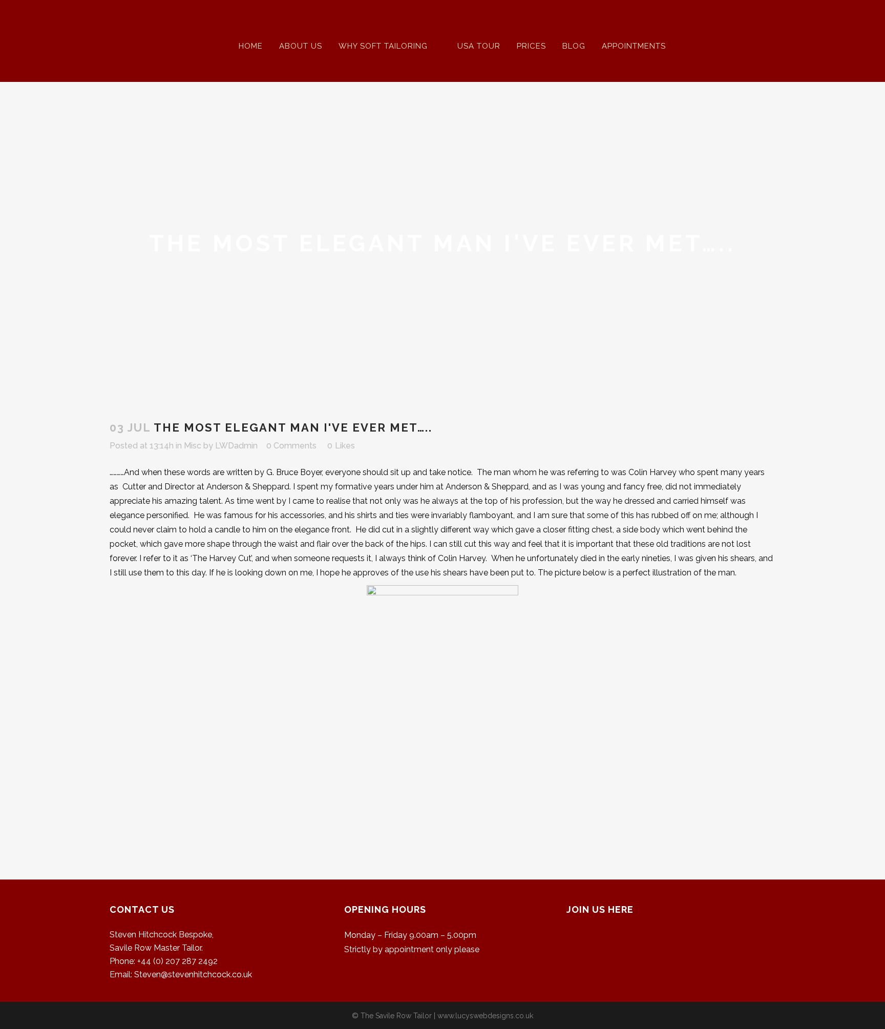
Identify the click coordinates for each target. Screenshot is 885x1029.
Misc (192, 446)
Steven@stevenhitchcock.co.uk (193, 974)
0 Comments (291, 446)
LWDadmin (236, 446)
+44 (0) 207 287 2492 (177, 961)
